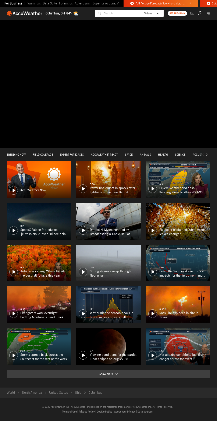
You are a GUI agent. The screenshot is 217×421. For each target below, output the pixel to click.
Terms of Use (69, 411)
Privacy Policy (87, 411)
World (11, 393)
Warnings (34, 3)
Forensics (66, 3)
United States (58, 393)
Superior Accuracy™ (106, 3)
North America (32, 393)
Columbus (95, 393)
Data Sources (145, 411)
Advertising (82, 3)
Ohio (78, 393)
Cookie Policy (105, 411)
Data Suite (50, 3)
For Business (13, 3)
